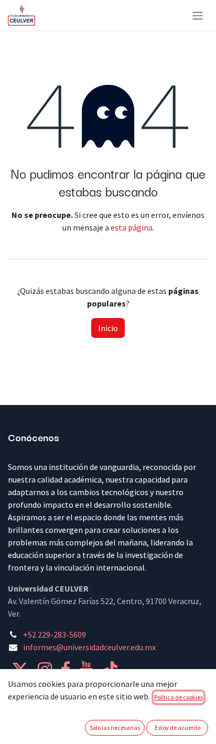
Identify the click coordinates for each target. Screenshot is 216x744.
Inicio (108, 328)
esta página (132, 227)
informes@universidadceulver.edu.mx (89, 647)
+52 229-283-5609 (54, 634)
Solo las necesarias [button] (115, 727)
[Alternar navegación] (197, 15)
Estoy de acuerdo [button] (177, 727)
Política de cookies (178, 697)
